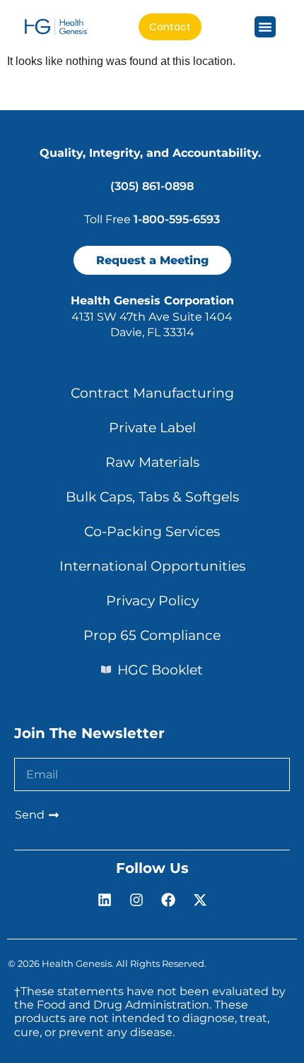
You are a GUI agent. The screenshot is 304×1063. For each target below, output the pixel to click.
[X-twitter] (200, 900)
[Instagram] (136, 900)
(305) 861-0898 (152, 186)
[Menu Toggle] (265, 26)
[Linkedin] (104, 900)
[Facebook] (168, 900)
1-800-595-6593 (177, 219)
